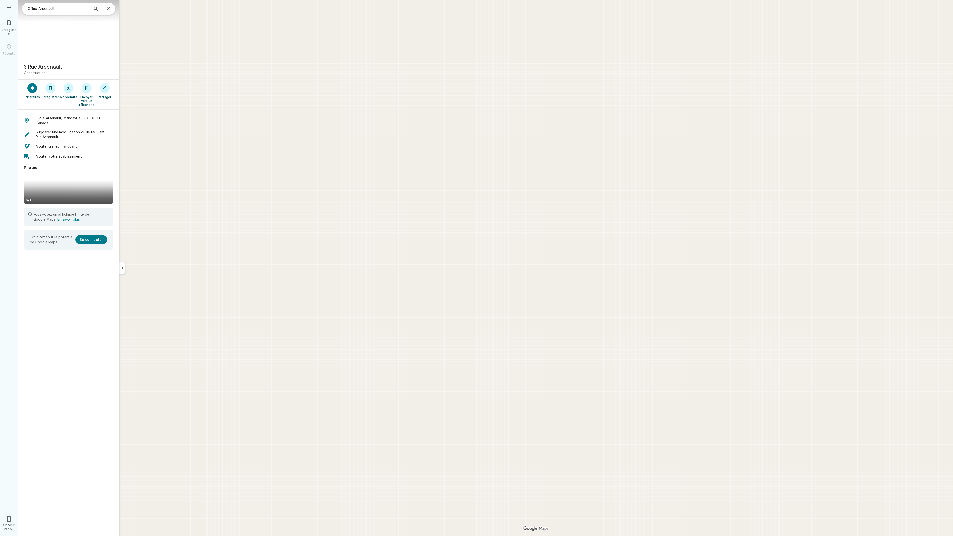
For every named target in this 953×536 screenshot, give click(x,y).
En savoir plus (68, 219)
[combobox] (58, 9)
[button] (68, 121)
